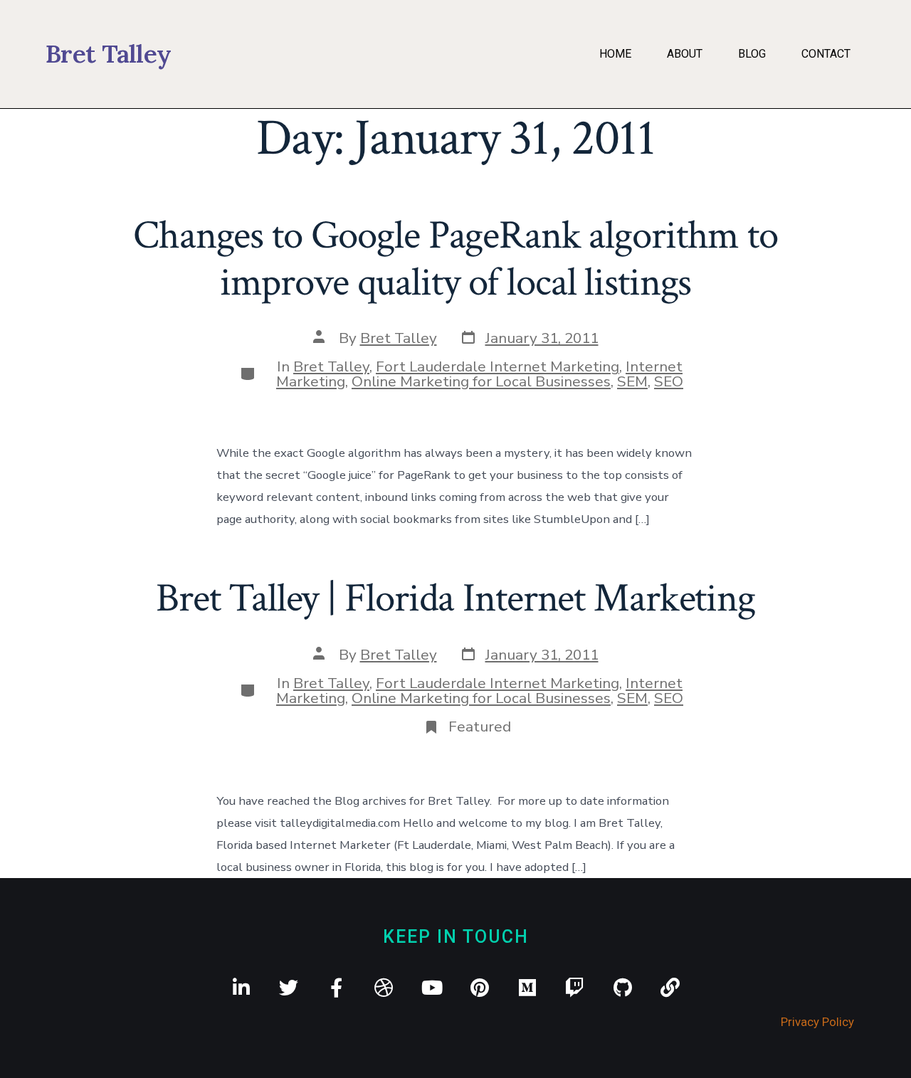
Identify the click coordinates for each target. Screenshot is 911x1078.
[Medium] (527, 987)
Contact (826, 53)
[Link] (670, 987)
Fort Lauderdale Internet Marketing (497, 366)
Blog (752, 53)
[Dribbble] (384, 987)
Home (615, 53)
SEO (668, 381)
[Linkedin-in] (241, 987)
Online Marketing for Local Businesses (481, 381)
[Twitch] (574, 987)
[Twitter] (288, 987)
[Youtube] (431, 987)
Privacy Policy (817, 1022)
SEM (632, 381)
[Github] (622, 987)
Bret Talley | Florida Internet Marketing (455, 598)
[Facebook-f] (336, 987)
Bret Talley (398, 338)
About (684, 53)
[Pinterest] (479, 987)
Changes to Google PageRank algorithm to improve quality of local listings (455, 258)
